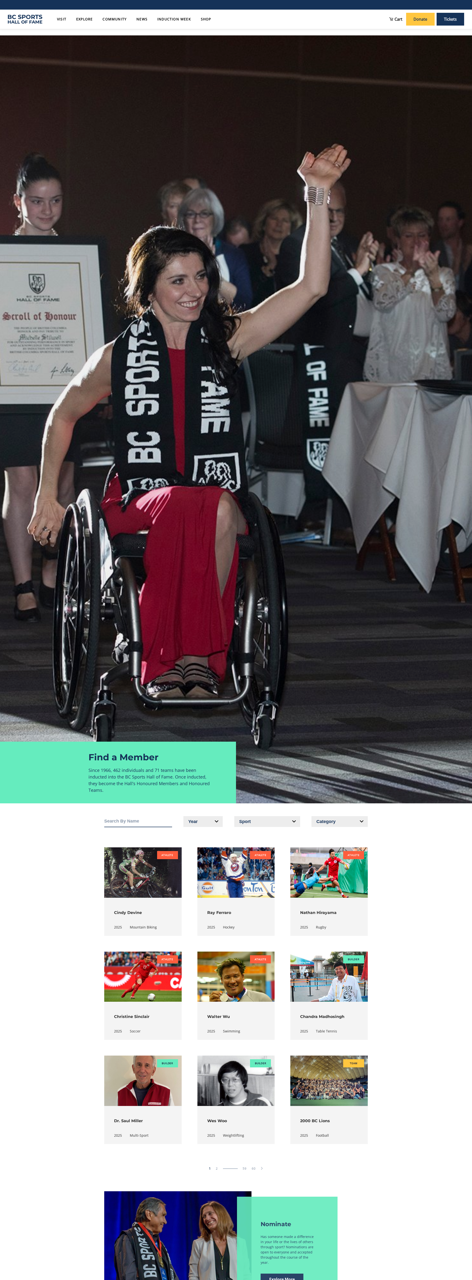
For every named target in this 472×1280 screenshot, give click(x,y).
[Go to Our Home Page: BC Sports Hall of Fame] (25, 19)
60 (254, 1169)
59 (245, 1169)
